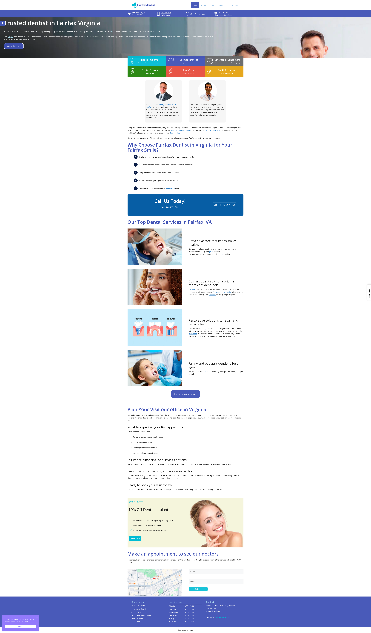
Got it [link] (21, 626)
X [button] (37, 616)
